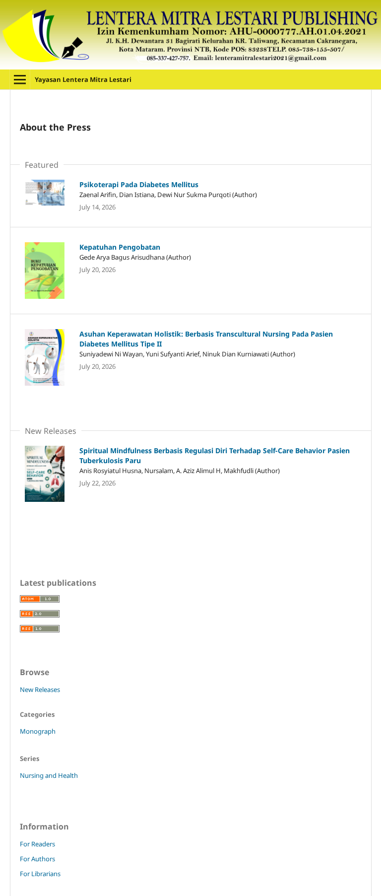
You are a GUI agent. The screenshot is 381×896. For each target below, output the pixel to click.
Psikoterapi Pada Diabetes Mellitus (138, 184)
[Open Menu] (20, 79)
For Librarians (40, 873)
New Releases (40, 689)
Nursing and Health (49, 775)
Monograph (38, 731)
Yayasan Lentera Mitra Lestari (83, 79)
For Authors (37, 858)
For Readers (37, 843)
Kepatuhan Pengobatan (119, 247)
